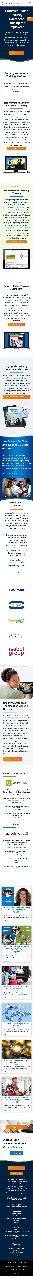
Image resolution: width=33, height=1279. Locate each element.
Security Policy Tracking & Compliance (16, 1188)
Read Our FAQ (16, 1153)
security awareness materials (13, 378)
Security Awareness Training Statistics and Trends (16, 1235)
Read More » (6, 920)
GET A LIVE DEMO (12, 759)
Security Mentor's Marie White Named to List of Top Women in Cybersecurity (16, 909)
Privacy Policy (10, 1266)
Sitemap (12, 1269)
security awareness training (19, 122)
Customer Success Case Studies (16, 1218)
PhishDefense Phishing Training (16, 1186)
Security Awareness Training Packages (16, 1206)
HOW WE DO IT (16, 324)
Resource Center (16, 1213)
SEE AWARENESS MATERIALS (16, 397)
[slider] (9, 496)
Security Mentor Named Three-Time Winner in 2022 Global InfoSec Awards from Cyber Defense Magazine (16, 949)
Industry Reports (16, 1227)
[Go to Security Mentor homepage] (11, 3)
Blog (16, 1255)
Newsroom (16, 1250)
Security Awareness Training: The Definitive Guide (16, 1232)
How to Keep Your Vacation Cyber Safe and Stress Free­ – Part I (16, 988)
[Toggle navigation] (30, 3)
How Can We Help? (16, 1127)
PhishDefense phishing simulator (14, 207)
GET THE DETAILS (16, 148)
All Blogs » (16, 1118)
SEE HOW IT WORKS (16, 242)
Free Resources (16, 1239)
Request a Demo (16, 1168)
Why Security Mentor (16, 1200)
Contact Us (16, 1173)
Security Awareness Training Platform (16, 1181)
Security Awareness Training (16, 1184)
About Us (16, 1246)
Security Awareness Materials (16, 1190)
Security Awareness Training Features (16, 1193)
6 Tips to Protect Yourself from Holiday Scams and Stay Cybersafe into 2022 (16, 1099)
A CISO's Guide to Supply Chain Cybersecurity (16, 1024)
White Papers (16, 1225)
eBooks (16, 1220)
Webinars (16, 1222)
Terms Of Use (21, 1266)
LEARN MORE (16, 53)
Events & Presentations (16, 1252)
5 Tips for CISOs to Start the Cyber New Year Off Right (16, 1061)
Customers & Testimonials (16, 1248)
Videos (16, 1229)
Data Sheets (16, 1216)
